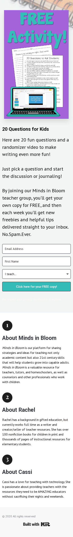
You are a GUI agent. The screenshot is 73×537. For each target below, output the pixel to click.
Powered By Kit (36, 524)
